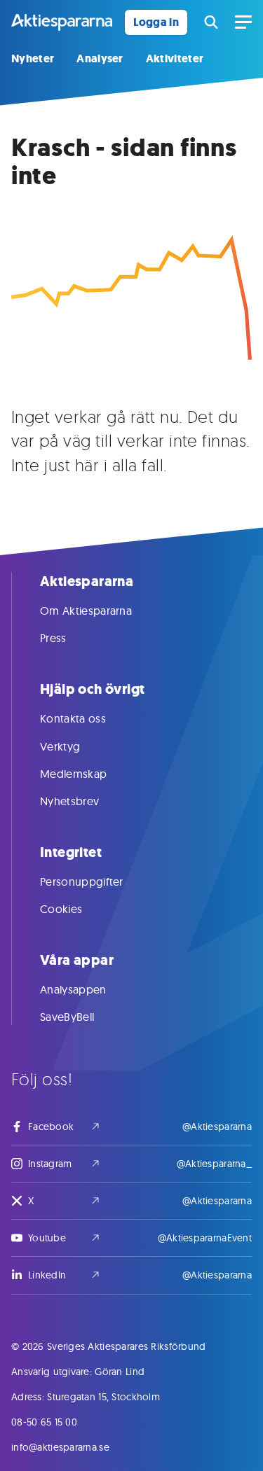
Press (53, 638)
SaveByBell (67, 1017)
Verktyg (60, 746)
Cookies (61, 909)
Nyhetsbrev (69, 801)
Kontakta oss (73, 718)
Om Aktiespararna (86, 611)
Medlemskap (73, 774)
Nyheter (32, 58)
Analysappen (73, 989)
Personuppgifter (81, 881)
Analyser (99, 58)
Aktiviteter (175, 58)
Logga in (156, 22)
